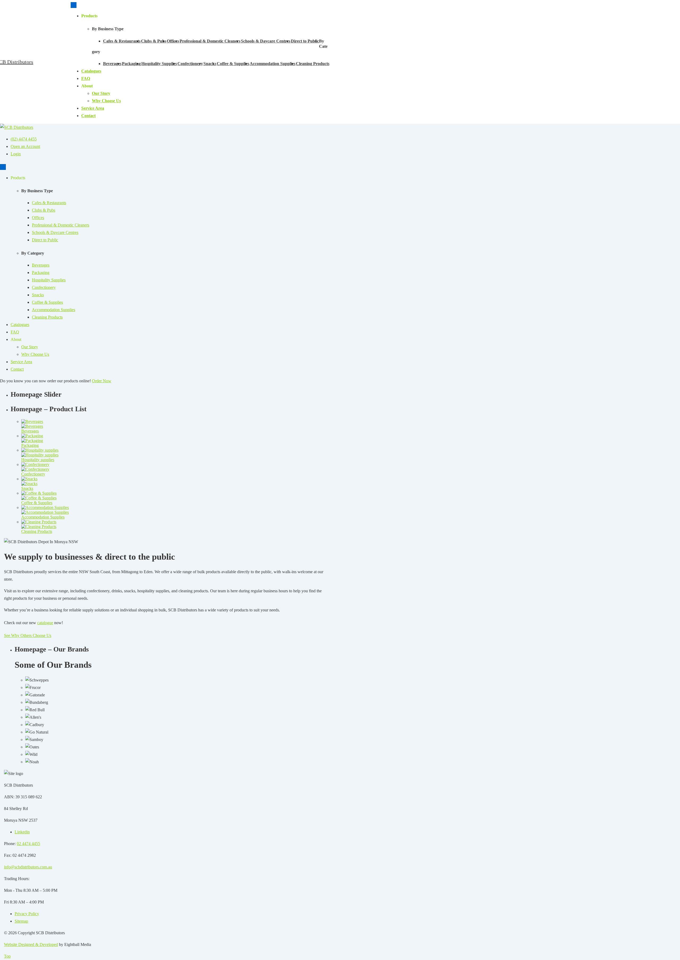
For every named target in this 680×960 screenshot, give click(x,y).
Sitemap (21, 921)
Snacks (209, 63)
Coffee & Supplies (233, 63)
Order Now (101, 381)
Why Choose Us (106, 100)
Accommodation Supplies (272, 63)
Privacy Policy (27, 913)
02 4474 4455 (28, 843)
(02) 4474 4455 (24, 139)
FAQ (85, 78)
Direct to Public (305, 41)
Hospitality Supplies (159, 63)
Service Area (92, 108)
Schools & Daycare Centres (265, 41)
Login (16, 154)
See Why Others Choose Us (27, 635)
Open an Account (25, 146)
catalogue (45, 622)
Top (7, 956)
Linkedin (22, 832)
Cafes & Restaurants (122, 41)
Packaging (131, 63)
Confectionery (190, 63)
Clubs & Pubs (153, 41)
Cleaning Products (312, 63)
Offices (173, 41)
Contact (88, 115)
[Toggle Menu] (73, 5)
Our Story (101, 93)
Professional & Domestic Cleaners (210, 41)
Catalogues (91, 71)
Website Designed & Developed (31, 944)
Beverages (112, 63)
